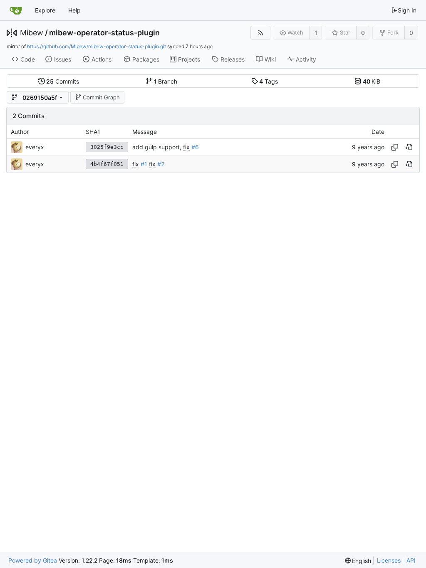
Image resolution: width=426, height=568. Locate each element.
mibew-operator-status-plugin (104, 33)
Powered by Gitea (32, 560)
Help (74, 10)
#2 (160, 164)
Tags (268, 81)
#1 (144, 164)
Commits (62, 81)
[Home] (15, 10)
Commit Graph (101, 97)
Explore (45, 10)
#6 (195, 147)
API (411, 560)
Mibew (31, 33)
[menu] (358, 560)
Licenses (389, 560)
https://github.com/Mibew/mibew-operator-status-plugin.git (96, 46)
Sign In (407, 10)
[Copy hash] (395, 147)
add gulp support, (157, 147)
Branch (166, 81)
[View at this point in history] (409, 147)
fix (186, 147)
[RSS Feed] (260, 33)
